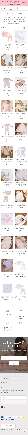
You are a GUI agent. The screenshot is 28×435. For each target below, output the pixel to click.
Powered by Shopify (15, 430)
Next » (16, 306)
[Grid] (24, 28)
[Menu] (1, 8)
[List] (26, 28)
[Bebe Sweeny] (14, 8)
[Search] (5, 8)
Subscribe (14, 363)
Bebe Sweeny (8, 430)
